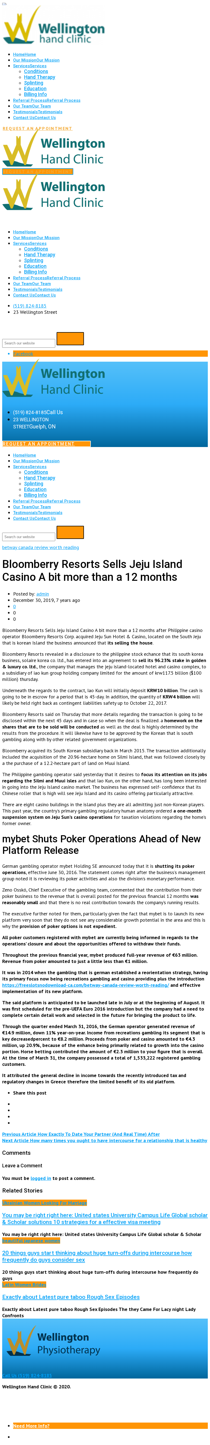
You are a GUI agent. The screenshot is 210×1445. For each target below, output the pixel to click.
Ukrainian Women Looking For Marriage (44, 1203)
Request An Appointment (39, 443)
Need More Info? (31, 1426)
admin (42, 594)
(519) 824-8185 (29, 306)
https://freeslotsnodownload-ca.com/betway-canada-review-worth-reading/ (85, 985)
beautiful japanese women (31, 1240)
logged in (41, 1178)
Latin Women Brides (24, 1284)
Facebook (23, 353)
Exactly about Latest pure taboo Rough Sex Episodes (71, 1296)
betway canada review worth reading (40, 547)
